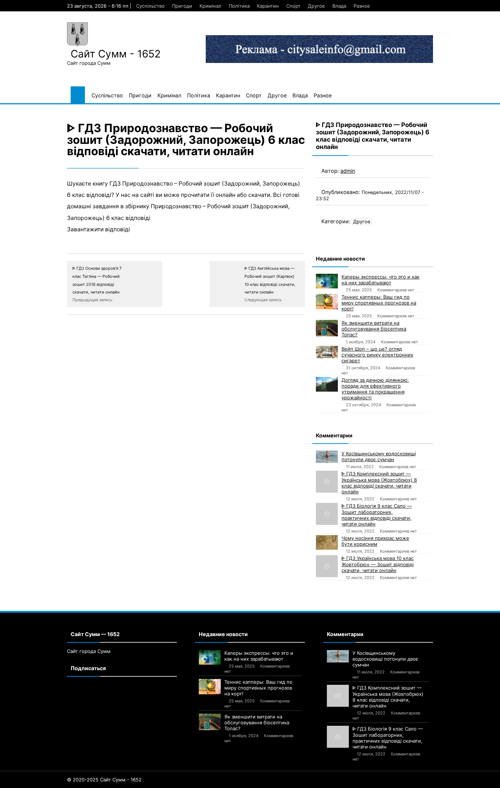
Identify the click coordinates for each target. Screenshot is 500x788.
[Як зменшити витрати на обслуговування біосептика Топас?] (327, 328)
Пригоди (182, 6)
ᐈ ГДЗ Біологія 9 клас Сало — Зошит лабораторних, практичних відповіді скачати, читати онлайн (377, 515)
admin (347, 171)
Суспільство (150, 6)
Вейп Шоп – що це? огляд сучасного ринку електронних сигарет (377, 354)
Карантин (268, 6)
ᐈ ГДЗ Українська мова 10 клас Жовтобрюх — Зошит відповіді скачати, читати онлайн (378, 564)
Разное (362, 6)
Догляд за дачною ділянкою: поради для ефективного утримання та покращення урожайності (375, 388)
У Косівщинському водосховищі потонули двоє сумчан (379, 456)
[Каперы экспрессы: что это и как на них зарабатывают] (327, 281)
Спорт (293, 6)
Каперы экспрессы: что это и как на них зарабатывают (380, 279)
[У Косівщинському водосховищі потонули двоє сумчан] (327, 457)
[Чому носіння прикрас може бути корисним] (327, 542)
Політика (239, 6)
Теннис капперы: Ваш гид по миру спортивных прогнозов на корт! (379, 302)
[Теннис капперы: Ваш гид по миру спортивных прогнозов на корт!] (327, 301)
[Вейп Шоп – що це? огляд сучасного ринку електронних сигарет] (327, 352)
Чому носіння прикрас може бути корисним (375, 541)
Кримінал (210, 6)
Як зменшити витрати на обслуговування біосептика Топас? (374, 328)
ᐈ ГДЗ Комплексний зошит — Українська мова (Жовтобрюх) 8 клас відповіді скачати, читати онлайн (379, 482)
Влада (339, 6)
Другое (316, 6)
